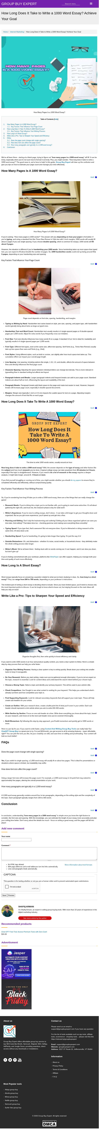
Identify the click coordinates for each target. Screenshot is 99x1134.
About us (56, 1062)
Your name (5, 836)
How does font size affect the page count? (26, 143)
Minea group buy (11, 1097)
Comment (5, 845)
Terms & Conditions (60, 1069)
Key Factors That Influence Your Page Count (26, 127)
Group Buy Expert (63, 162)
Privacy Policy (58, 1066)
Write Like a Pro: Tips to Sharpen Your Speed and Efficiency (28, 136)
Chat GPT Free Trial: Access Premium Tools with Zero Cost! (24, 932)
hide (56, 119)
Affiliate (55, 1073)
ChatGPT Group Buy (9, 731)
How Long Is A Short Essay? (17, 133)
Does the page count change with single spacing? (28, 140)
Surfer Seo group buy (13, 1108)
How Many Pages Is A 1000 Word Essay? (21, 124)
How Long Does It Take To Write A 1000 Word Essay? (26, 129)
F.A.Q (55, 1077)
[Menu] (91, 4)
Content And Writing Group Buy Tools (60, 729)
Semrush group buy (12, 1104)
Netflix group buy (11, 1100)
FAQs (9, 138)
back (92, 177)
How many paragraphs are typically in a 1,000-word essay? (32, 145)
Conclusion (11, 147)
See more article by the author (34, 918)
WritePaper (54, 557)
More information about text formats (78, 865)
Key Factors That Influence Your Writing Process (28, 131)
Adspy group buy (11, 1090)
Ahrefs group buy (11, 1093)
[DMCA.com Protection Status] (49, 1123)
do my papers (76, 480)
